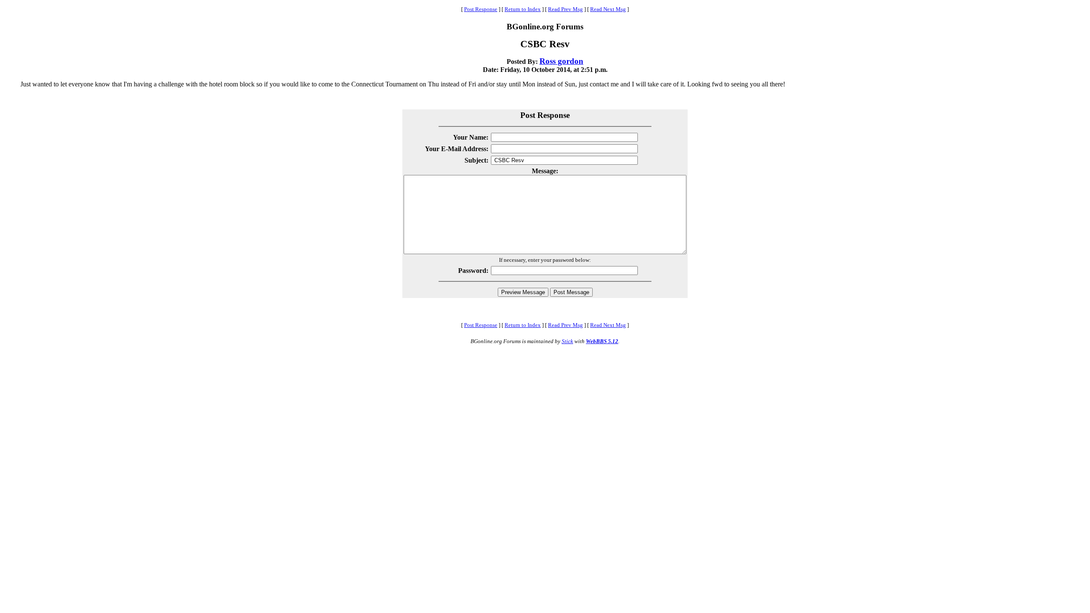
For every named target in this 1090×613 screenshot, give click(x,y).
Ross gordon (561, 61)
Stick (567, 341)
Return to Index (523, 9)
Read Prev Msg (565, 9)
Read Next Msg (608, 9)
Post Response (480, 9)
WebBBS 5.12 (602, 341)
